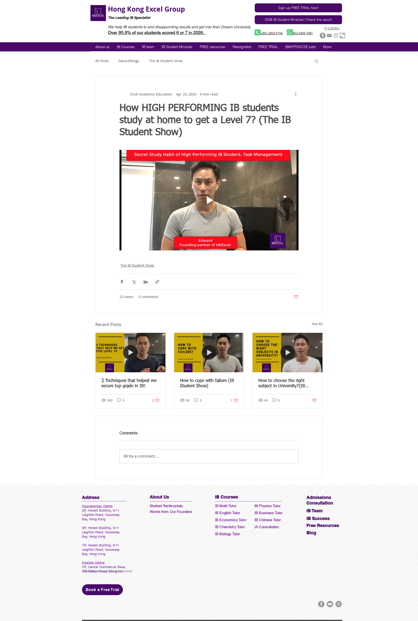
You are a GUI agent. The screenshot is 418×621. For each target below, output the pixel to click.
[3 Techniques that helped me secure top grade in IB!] (130, 352)
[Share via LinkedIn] (145, 281)
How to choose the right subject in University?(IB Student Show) (281, 384)
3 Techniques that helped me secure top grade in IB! (129, 383)
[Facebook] (321, 604)
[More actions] (296, 94)
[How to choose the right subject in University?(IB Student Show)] (287, 352)
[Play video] (209, 200)
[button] (301, 46)
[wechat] (342, 35)
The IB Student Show (166, 60)
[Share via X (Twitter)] (133, 281)
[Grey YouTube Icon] (329, 35)
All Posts (102, 60)
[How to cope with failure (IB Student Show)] (209, 352)
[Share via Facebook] (121, 281)
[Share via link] (157, 281)
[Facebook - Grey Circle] (323, 35)
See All (317, 323)
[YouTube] (330, 604)
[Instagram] (339, 604)
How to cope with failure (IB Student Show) (207, 383)
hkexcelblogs (129, 60)
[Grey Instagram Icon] (336, 35)
